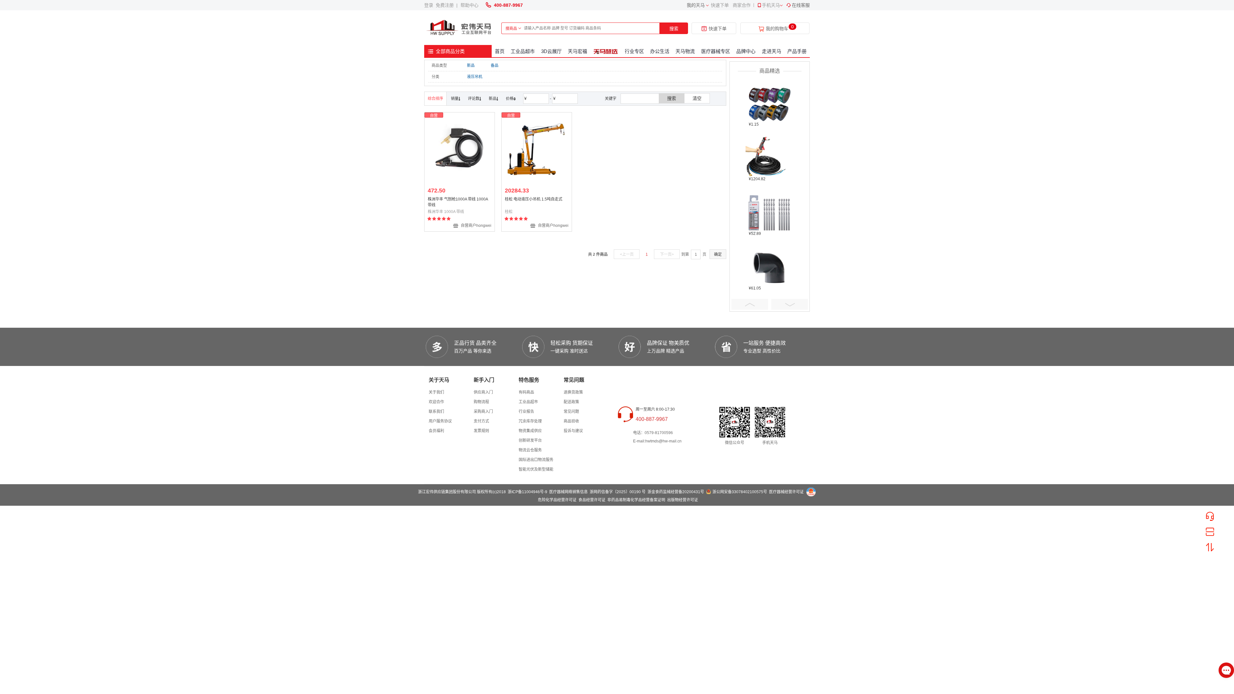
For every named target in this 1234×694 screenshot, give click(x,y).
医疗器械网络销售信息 (568, 492)
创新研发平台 (530, 440)
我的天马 (696, 5)
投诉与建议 (573, 431)
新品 (471, 65)
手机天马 (771, 5)
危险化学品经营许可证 (557, 500)
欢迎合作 (436, 402)
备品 (494, 65)
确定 (718, 254)
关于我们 (436, 392)
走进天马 (771, 51)
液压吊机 (474, 77)
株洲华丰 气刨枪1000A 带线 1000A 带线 (458, 202)
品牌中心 (746, 51)
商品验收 (571, 421)
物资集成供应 (530, 431)
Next (789, 304)
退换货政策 (573, 392)
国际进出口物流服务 (536, 460)
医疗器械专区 (715, 51)
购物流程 (481, 402)
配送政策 (571, 402)
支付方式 (481, 421)
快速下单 (720, 5)
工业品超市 (523, 51)
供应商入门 (483, 392)
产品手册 (797, 51)
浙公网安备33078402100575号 (739, 492)
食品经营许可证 (591, 500)
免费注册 (446, 5)
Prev (749, 304)
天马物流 (685, 51)
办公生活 (659, 51)
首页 (500, 51)
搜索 (673, 28)
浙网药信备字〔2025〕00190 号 (618, 492)
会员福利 (436, 431)
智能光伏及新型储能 (536, 469)
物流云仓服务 (530, 450)
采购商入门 (483, 411)
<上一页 (627, 254)
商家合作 (742, 5)
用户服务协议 (440, 421)
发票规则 (481, 431)
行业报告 (526, 411)
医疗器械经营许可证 (786, 492)
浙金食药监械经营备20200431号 (676, 492)
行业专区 (634, 51)
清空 (697, 98)
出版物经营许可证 (682, 500)
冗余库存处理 (530, 421)
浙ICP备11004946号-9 (527, 492)
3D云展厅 (551, 51)
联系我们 (436, 411)
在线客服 (801, 5)
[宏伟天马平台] (459, 27)
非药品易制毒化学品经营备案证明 (636, 500)
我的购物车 (777, 28)
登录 (430, 5)
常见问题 (571, 411)
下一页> (667, 254)
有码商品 (526, 392)
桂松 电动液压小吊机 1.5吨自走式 (533, 199)
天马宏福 (577, 51)
